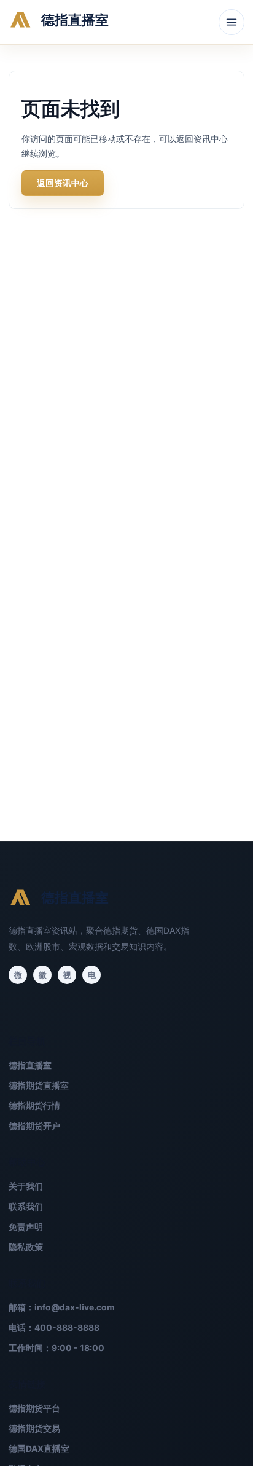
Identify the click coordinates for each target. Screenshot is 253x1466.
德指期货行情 (34, 1105)
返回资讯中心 (62, 183)
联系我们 (26, 1206)
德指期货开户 (34, 1126)
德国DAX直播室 (39, 1448)
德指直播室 (30, 1065)
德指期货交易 (34, 1428)
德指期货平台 (34, 1408)
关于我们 (26, 1186)
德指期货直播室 (39, 1085)
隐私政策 (26, 1247)
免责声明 (26, 1226)
